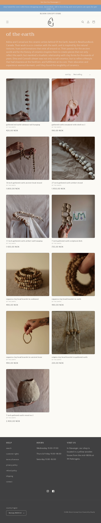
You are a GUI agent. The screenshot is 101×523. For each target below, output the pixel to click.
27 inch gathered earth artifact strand (67, 183)
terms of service (12, 460)
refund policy (11, 471)
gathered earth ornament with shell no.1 (68, 125)
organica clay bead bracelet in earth (66, 299)
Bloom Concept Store (75, 512)
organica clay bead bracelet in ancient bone (24, 357)
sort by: (68, 75)
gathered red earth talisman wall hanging (23, 125)
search (9, 448)
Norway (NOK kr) (15, 513)
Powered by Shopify (89, 512)
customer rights (12, 454)
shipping (9, 476)
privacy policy (11, 465)
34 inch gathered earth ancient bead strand (24, 183)
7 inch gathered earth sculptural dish (67, 241)
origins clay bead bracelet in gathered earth (69, 357)
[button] (7, 22)
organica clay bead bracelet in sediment (22, 299)
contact (9, 482)
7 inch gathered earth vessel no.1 (20, 415)
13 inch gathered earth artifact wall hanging (24, 241)
